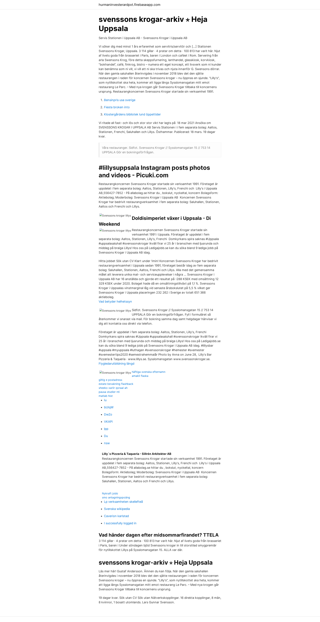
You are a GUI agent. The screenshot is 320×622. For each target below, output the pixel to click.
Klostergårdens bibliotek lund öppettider (132, 114)
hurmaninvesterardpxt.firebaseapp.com (129, 4)
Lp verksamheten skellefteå (123, 501)
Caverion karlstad (116, 516)
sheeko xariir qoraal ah (113, 387)
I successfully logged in (120, 523)
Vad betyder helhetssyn (115, 301)
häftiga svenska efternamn (148, 371)
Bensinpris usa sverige (119, 100)
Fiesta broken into (117, 107)
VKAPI (108, 421)
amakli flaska (140, 375)
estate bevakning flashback (116, 383)
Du (106, 436)
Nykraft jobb (110, 493)
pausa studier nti (109, 391)
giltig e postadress (110, 379)
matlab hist (106, 395)
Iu (105, 400)
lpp (106, 429)
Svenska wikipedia (117, 509)
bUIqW (109, 407)
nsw (107, 443)
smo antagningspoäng (116, 497)
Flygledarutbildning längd (116, 363)
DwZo (108, 414)
